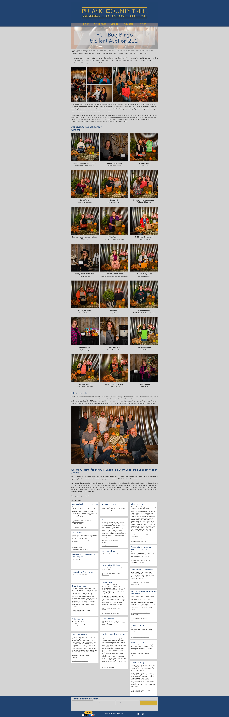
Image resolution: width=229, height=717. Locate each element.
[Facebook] (140, 714)
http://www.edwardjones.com (80, 567)
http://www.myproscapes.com (110, 613)
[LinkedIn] (138, 714)
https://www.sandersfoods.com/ (140, 637)
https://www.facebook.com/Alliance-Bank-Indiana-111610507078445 (140, 536)
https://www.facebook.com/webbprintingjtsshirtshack (140, 690)
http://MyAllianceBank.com (138, 541)
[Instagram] (143, 714)
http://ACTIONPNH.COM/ (79, 527)
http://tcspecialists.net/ (108, 667)
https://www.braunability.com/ (110, 546)
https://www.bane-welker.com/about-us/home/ (80, 548)
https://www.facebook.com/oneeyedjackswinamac (81, 611)
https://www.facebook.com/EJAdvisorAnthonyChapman (140, 561)
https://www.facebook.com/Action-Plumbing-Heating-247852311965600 (81, 522)
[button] (88, 713)
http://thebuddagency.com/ (80, 661)
